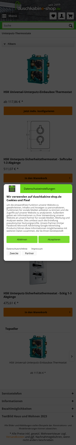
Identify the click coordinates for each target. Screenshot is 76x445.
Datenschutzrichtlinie (17, 248)
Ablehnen (22, 239)
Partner (29, 253)
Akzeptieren (54, 239)
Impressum (37, 248)
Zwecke (14, 253)
